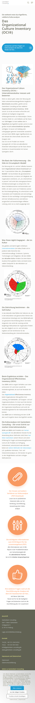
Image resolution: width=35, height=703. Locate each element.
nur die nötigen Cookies (17, 692)
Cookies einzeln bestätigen (17, 696)
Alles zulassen (17, 688)
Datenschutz (13, 699)
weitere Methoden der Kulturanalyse (19, 448)
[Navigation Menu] (32, 3)
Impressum (5, 660)
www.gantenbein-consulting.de (11, 650)
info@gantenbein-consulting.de (11, 647)
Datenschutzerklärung (9, 662)
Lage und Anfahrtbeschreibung (11, 632)
